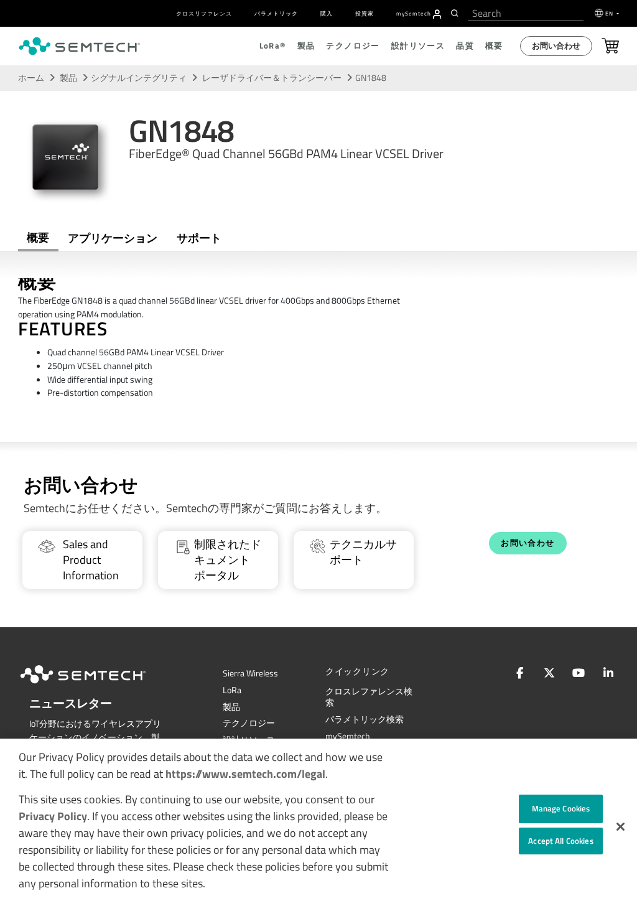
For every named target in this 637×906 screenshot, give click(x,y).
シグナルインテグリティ (139, 78)
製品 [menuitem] (306, 46)
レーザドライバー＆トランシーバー (272, 78)
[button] (620, 827)
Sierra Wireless (250, 673)
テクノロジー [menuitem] (352, 46)
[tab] (199, 238)
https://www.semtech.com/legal (245, 773)
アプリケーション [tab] (112, 238)
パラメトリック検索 (364, 719)
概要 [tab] (38, 237)
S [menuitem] (413, 13)
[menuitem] (437, 14)
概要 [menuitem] (494, 46)
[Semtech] (96, 686)
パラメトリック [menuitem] (276, 13)
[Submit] (456, 13)
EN (610, 13)
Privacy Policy (53, 816)
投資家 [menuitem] (364, 13)
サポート (199, 238)
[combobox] (526, 13)
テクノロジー (249, 723)
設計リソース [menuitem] (418, 46)
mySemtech (347, 736)
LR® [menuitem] (272, 46)
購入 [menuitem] (326, 13)
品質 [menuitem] (465, 46)
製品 (68, 78)
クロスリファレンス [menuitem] (204, 13)
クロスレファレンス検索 (368, 697)
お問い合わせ (556, 46)
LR (232, 690)
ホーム (31, 78)
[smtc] (79, 46)
